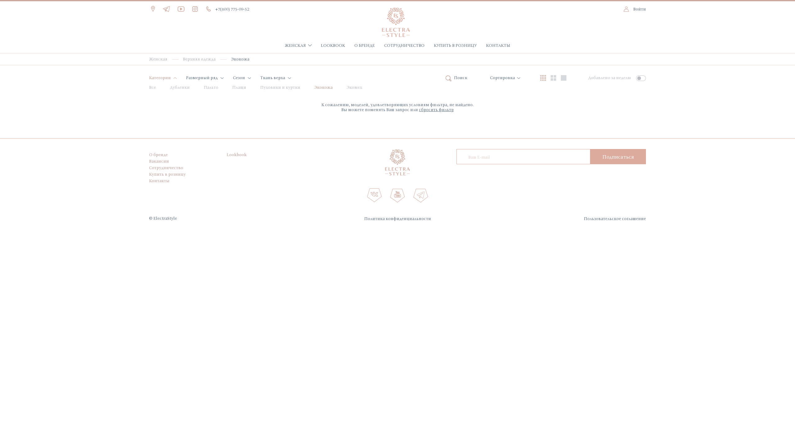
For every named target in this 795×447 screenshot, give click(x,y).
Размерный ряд (202, 77)
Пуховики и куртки (280, 87)
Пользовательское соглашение (615, 218)
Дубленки (180, 87)
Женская (295, 45)
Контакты (498, 45)
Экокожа (323, 87)
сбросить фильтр (436, 109)
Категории (160, 77)
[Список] (563, 78)
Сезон (239, 77)
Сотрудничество (404, 45)
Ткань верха (272, 77)
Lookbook (333, 45)
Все (152, 87)
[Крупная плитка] (553, 78)
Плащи (239, 87)
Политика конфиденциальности (397, 218)
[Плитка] (543, 78)
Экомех (354, 87)
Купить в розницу (455, 45)
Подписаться (618, 157)
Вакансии (159, 161)
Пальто (211, 87)
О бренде (364, 45)
